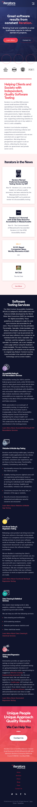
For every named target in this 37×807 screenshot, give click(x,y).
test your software (18, 689)
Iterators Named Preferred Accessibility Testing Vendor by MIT (18, 181)
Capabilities (21, 803)
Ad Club (18, 272)
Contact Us (27, 40)
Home (18, 772)
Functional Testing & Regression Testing (9, 527)
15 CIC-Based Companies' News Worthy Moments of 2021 (18, 249)
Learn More (10, 40)
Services (18, 775)
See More (18, 286)
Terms (31, 801)
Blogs (18, 782)
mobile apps (15, 682)
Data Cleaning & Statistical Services (12, 599)
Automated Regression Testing (10, 655)
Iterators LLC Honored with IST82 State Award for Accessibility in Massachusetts (18, 219)
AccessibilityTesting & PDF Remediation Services (12, 374)
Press (18, 785)
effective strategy (16, 673)
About (18, 779)
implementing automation (11, 675)
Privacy (15, 803)
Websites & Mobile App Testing (13, 448)
